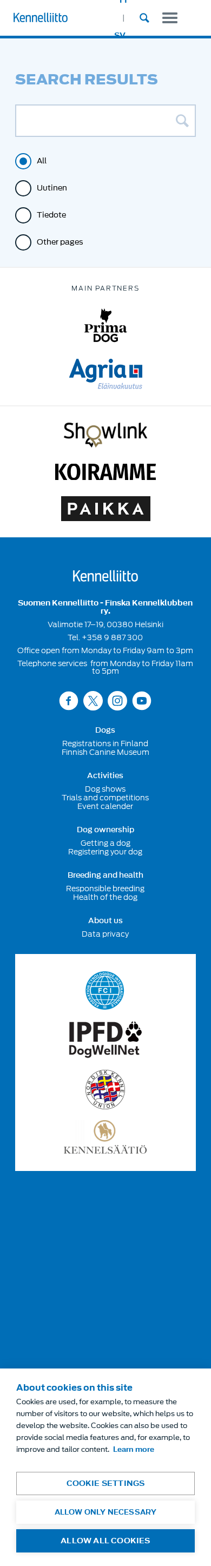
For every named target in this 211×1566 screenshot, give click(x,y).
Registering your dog (105, 851)
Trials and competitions (105, 797)
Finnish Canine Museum (105, 752)
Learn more (133, 1449)
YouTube (141, 700)
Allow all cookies (105, 1541)
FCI (105, 990)
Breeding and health (105, 875)
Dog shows (105, 789)
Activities (105, 776)
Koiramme (105, 472)
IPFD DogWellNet (105, 1040)
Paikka (105, 508)
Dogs (105, 730)
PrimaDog (105, 325)
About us (105, 921)
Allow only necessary (106, 1512)
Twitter (93, 700)
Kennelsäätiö (105, 1137)
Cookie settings (106, 1483)
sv (120, 35)
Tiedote (51, 215)
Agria (105, 374)
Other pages (60, 242)
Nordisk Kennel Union (105, 1089)
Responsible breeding (105, 888)
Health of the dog (105, 897)
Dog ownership (105, 830)
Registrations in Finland (105, 743)
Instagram (117, 700)
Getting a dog (105, 843)
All (42, 161)
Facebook (68, 700)
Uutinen (52, 188)
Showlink (105, 435)
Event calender (105, 806)
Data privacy (105, 934)
